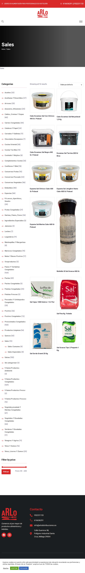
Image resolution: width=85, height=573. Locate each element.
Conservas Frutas (12, 171)
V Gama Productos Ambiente (12, 369)
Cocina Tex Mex (11, 150)
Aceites (8, 92)
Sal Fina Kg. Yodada (64, 313)
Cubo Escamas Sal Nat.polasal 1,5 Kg (68, 118)
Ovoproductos (10, 261)
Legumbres (9, 237)
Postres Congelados (13, 316)
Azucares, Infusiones (13, 109)
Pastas (7, 278)
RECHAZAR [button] (23, 568)
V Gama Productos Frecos (15, 390)
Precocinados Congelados (15, 322)
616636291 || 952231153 (73, 3)
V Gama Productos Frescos (15, 399)
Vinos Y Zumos (10, 446)
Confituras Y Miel (11, 166)
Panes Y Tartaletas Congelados (12, 268)
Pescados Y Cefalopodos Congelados (15, 301)
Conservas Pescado (13, 177)
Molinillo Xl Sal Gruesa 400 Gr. (68, 271)
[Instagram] (9, 535)
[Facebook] (4, 535)
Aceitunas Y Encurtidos (14, 98)
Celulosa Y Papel (11, 128)
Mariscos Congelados (13, 251)
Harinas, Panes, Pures (13, 215)
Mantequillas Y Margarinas (15, 242)
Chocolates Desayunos (14, 139)
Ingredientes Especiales (14, 220)
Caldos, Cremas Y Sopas (14, 114)
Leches (7, 231)
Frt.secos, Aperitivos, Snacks (13, 200)
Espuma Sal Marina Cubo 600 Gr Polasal (42, 225)
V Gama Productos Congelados (12, 380)
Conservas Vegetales (13, 182)
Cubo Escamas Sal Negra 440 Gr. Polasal (41, 153)
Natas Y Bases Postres (14, 256)
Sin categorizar (11, 363)
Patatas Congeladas (13, 289)
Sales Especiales (14, 352)
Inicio (3, 49)
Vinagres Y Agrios (12, 440)
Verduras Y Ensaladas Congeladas (13, 430)
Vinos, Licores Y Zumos (14, 451)
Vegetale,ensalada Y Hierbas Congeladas (13, 408)
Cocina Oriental (11, 144)
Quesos (8, 336)
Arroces (8, 103)
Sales (7, 341)
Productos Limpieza (12, 330)
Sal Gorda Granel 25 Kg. (39, 353)
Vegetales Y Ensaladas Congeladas (13, 419)
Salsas (7, 357)
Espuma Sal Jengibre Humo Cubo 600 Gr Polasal (67, 190)
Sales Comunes (14, 346)
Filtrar (6, 472)
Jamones (8, 226)
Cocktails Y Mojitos (12, 155)
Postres (8, 311)
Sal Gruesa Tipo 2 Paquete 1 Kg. (68, 349)
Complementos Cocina (13, 161)
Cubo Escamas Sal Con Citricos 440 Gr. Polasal (42, 117)
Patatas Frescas (11, 294)
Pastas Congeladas (12, 283)
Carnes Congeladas (12, 123)
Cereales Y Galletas (12, 133)
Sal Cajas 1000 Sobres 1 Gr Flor (42, 302)
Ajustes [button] (5, 568)
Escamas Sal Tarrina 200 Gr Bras (67, 154)
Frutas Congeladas (12, 210)
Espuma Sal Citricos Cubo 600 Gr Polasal (41, 190)
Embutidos (9, 188)
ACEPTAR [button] (14, 568)
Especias (8, 193)
